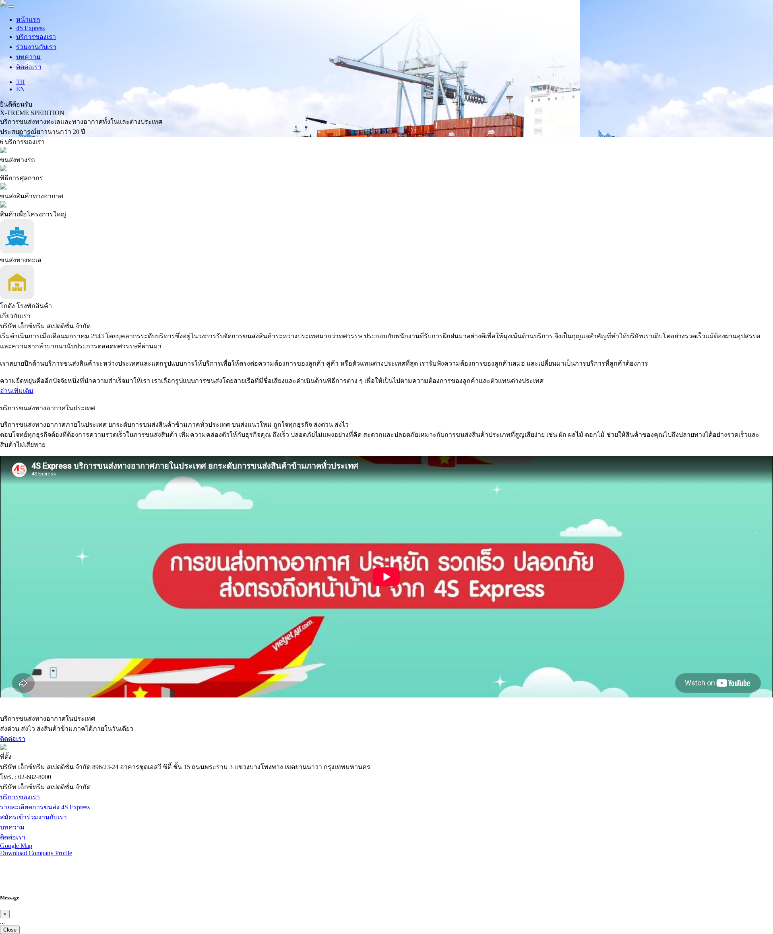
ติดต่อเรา (28, 67)
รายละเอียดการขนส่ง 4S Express (45, 807)
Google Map (16, 845)
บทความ (28, 56)
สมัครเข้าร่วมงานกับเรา (33, 817)
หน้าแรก (28, 19)
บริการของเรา (36, 36)
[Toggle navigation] (11, 6)
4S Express (30, 28)
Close (10, 930)
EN (20, 89)
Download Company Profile (36, 853)
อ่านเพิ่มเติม (16, 390)
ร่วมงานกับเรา (36, 46)
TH (20, 81)
